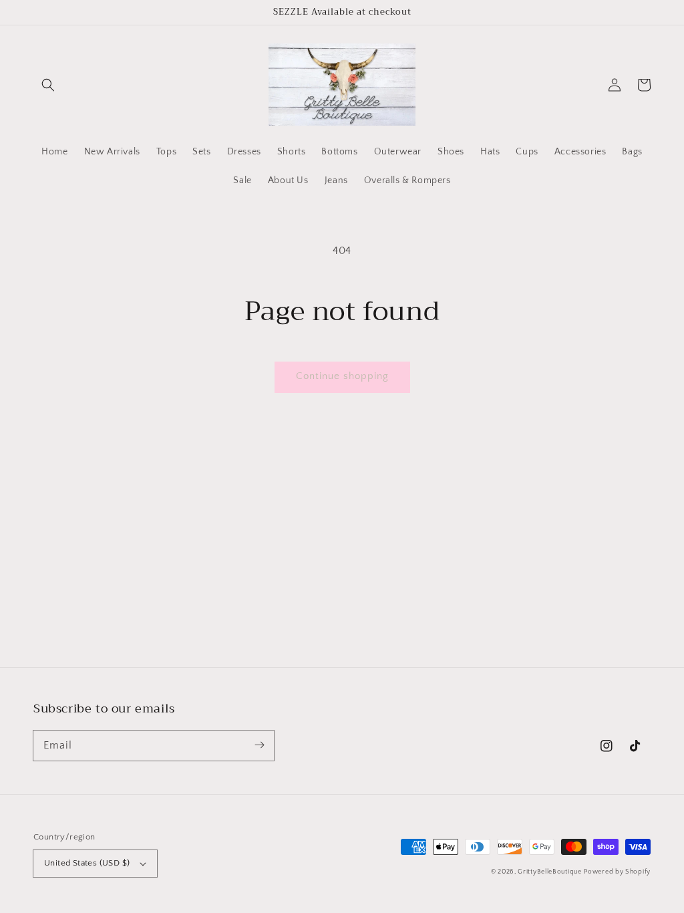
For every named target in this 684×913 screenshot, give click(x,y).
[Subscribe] (259, 745)
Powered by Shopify (617, 872)
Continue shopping (342, 376)
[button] (48, 85)
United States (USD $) (87, 863)
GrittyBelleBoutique (549, 872)
